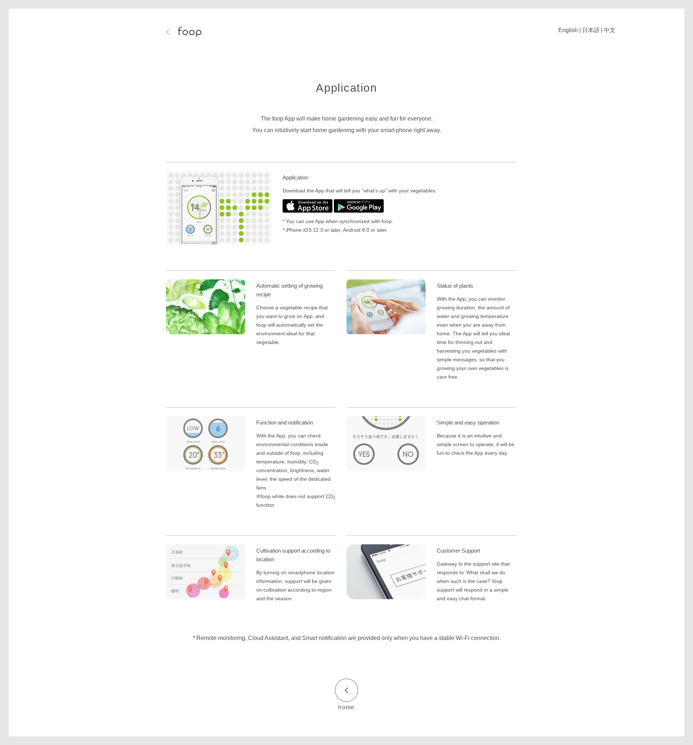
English (568, 30)
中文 (609, 30)
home (346, 707)
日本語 (591, 30)
